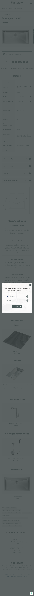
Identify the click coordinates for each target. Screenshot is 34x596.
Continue (16, 306)
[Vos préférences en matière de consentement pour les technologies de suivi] (31, 593)
